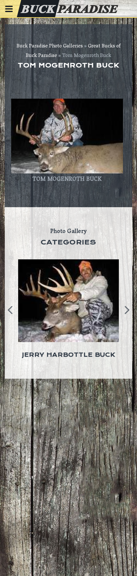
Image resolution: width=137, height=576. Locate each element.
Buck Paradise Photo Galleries (50, 46)
